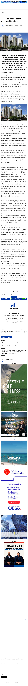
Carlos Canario (5, 345)
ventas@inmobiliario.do (12, 663)
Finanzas (9, 16)
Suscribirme (14, 296)
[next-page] (2, 361)
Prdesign (20, 682)
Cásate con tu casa (7, 11)
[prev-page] (1, 361)
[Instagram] (10, 648)
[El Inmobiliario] (3, 25)
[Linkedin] (15, 29)
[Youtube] (21, 648)
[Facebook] (6, 29)
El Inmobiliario (9, 25)
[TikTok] (15, 648)
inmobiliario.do (12, 682)
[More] (21, 29)
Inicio (2, 11)
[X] (9, 29)
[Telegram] (12, 29)
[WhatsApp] (18, 29)
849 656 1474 (21, 663)
